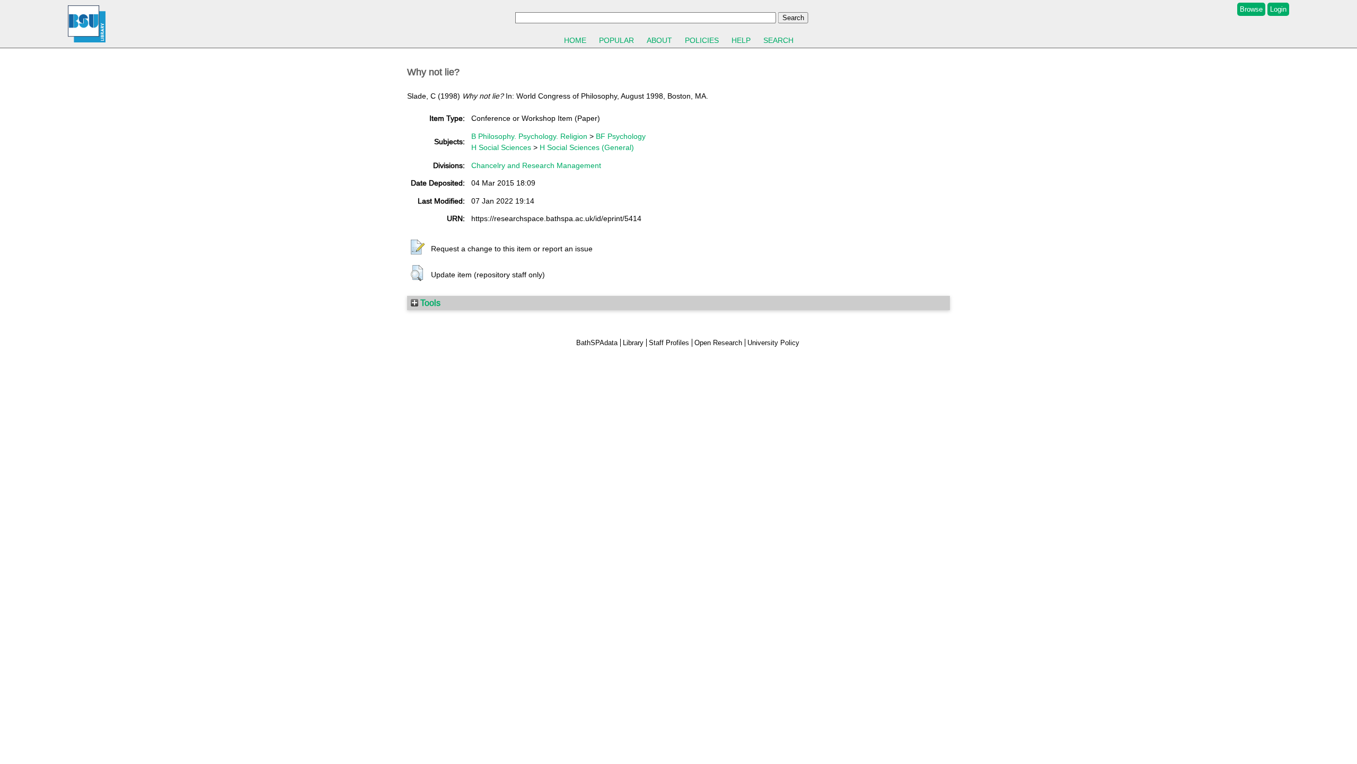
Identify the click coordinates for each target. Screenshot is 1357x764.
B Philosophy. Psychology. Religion (529, 136)
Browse (1251, 9)
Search (778, 40)
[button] (418, 248)
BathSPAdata (597, 343)
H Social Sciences (501, 147)
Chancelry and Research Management (536, 165)
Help (741, 40)
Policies (702, 40)
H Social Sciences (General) (587, 147)
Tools (429, 303)
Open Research (718, 343)
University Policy (773, 343)
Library (633, 343)
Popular (616, 40)
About (659, 40)
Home (575, 40)
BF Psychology (621, 136)
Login (1278, 9)
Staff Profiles (669, 343)
